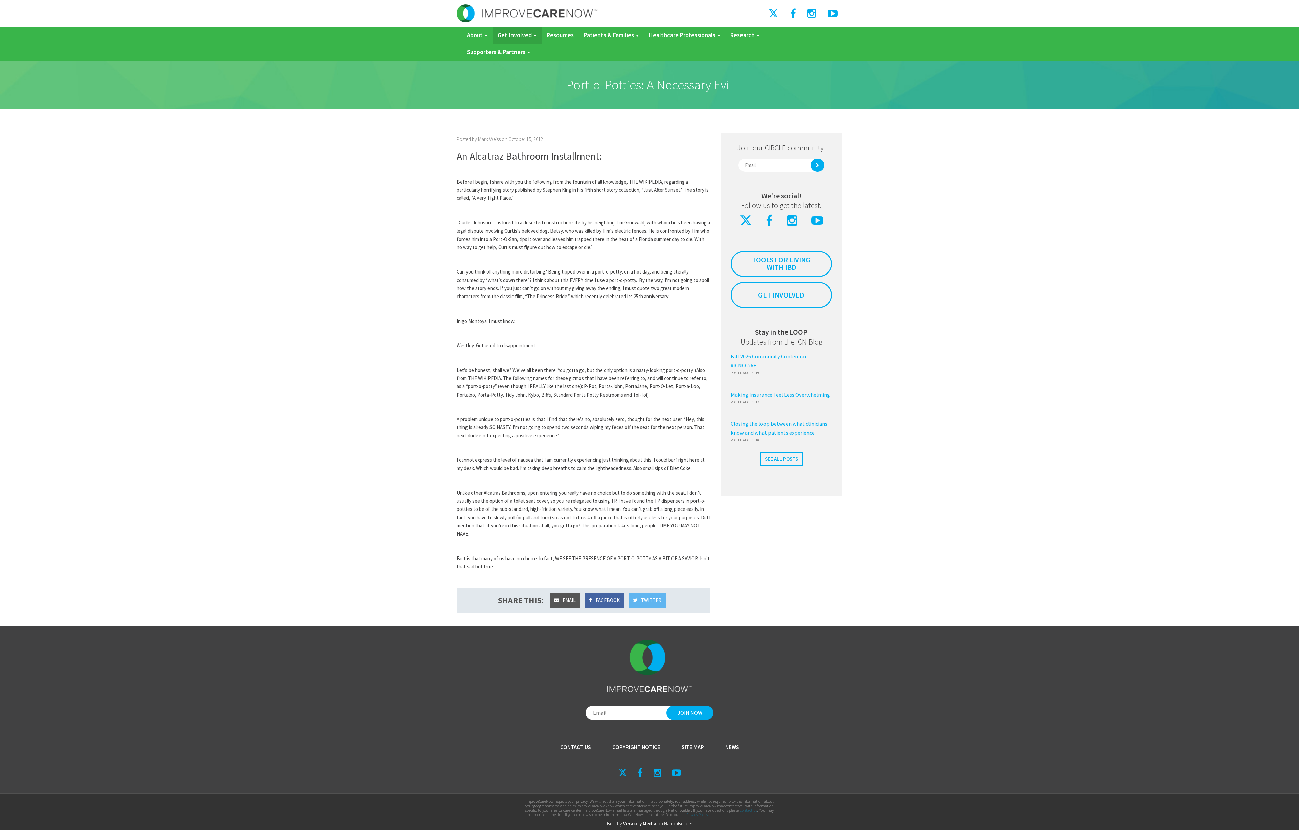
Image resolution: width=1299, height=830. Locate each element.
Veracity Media (639, 823)
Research (743, 35)
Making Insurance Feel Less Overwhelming (780, 394)
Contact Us (575, 747)
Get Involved (515, 35)
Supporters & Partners (497, 52)
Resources (560, 35)
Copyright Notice (636, 747)
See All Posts (781, 459)
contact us (748, 810)
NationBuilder (678, 823)
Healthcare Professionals (683, 35)
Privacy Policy (697, 814)
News (732, 747)
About (475, 35)
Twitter (650, 600)
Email (569, 600)
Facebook (607, 600)
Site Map (693, 747)
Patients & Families (609, 35)
